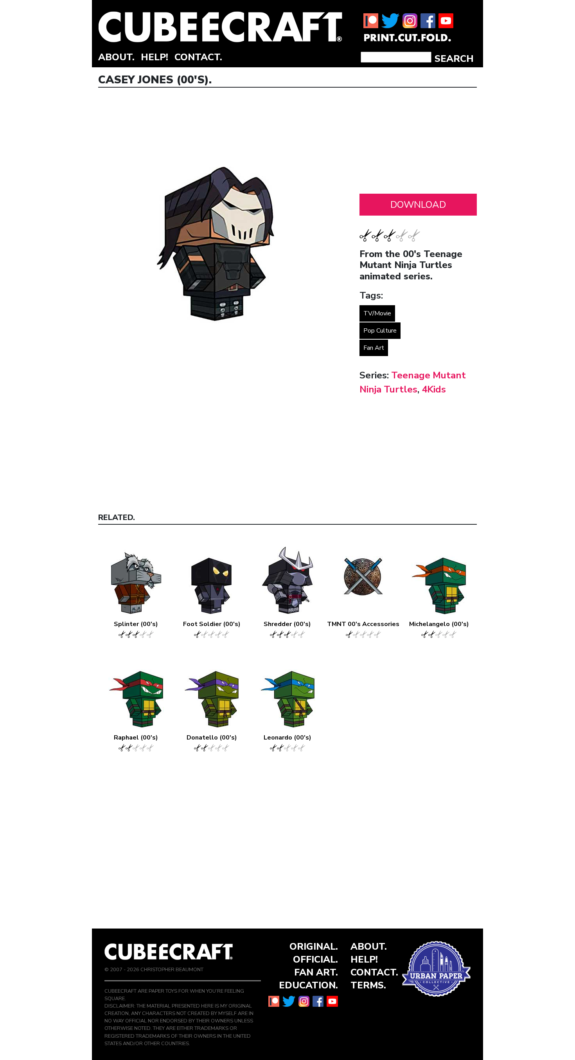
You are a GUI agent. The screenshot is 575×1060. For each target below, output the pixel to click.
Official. (315, 959)
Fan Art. (316, 972)
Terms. (368, 985)
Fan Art (373, 348)
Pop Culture (380, 330)
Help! (154, 57)
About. (116, 57)
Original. (313, 946)
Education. (308, 985)
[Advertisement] (418, 143)
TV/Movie (377, 313)
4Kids (434, 389)
